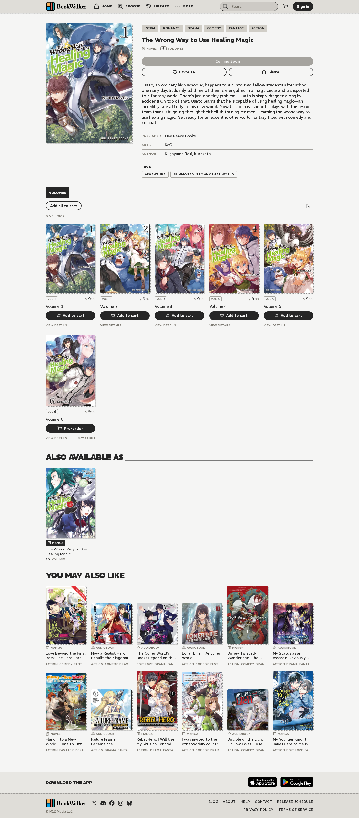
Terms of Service (295, 809)
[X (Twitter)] (94, 803)
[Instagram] (121, 803)
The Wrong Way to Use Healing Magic (66, 551)
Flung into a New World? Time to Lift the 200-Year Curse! (64, 741)
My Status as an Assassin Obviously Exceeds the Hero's (290, 655)
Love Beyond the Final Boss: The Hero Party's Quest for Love (66, 655)
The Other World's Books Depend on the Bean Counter (156, 655)
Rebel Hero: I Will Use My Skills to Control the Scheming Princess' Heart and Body (155, 741)
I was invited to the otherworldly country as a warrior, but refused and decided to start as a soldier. (201, 741)
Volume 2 (109, 306)
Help (245, 801)
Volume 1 (54, 306)
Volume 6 (54, 419)
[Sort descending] (308, 205)
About (229, 801)
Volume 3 (163, 306)
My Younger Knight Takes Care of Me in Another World (290, 741)
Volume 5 (272, 306)
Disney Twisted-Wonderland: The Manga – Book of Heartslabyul (242, 655)
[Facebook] (112, 803)
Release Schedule (295, 801)
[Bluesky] (129, 803)
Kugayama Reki (178, 153)
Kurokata (202, 153)
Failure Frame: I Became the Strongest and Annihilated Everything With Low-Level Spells (111, 741)
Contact (263, 801)
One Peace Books (180, 136)
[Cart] (285, 6)
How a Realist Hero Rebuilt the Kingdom (109, 655)
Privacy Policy (258, 809)
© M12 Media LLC (59, 811)
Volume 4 (218, 306)
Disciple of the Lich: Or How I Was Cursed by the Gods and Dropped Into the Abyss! (246, 741)
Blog (213, 801)
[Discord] (103, 803)
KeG (168, 144)
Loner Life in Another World (201, 655)
